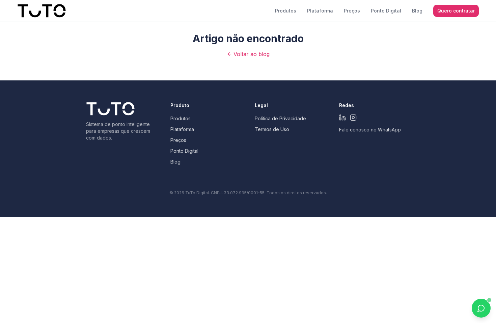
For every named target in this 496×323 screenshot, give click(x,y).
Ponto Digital (386, 11)
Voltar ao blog (251, 54)
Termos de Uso (272, 129)
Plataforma (320, 11)
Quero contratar (456, 11)
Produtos (285, 11)
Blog (417, 11)
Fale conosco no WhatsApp (370, 129)
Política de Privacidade (280, 118)
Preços (352, 11)
